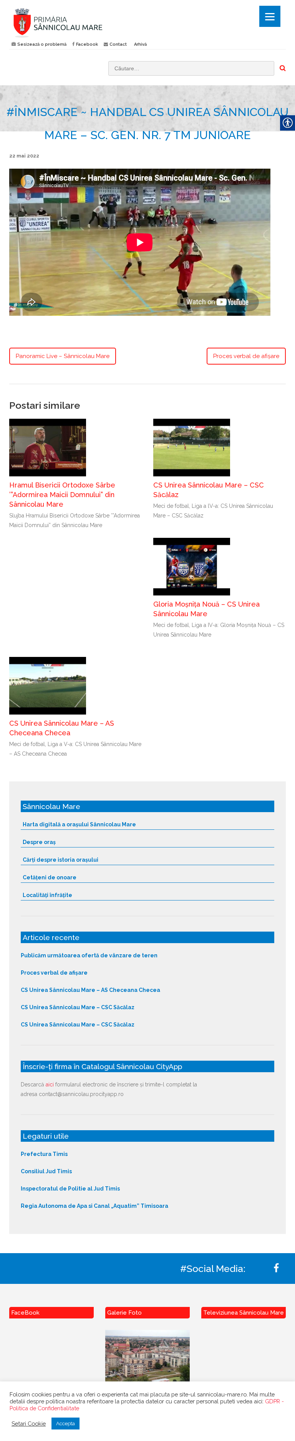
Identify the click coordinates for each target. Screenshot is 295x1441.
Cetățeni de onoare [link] (49, 877)
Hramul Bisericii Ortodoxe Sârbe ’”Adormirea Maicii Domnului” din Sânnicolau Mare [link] (62, 494)
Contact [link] (118, 44)
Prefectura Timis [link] (44, 1154)
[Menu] (269, 16)
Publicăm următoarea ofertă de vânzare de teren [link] (89, 955)
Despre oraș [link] (39, 842)
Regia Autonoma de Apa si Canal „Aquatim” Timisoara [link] (94, 1206)
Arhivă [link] (140, 44)
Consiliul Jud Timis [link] (46, 1171)
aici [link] (50, 1084)
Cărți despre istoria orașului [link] (60, 860)
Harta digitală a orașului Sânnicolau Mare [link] (79, 824)
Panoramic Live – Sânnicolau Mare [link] (62, 356)
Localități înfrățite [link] (47, 895)
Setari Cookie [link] (29, 1423)
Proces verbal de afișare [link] (246, 356)
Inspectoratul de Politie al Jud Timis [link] (70, 1189)
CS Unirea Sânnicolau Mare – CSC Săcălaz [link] (77, 1007)
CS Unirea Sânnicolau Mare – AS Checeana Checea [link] (90, 990)
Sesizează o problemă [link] (41, 44)
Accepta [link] (65, 1423)
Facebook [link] (87, 44)
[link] (75, 23)
